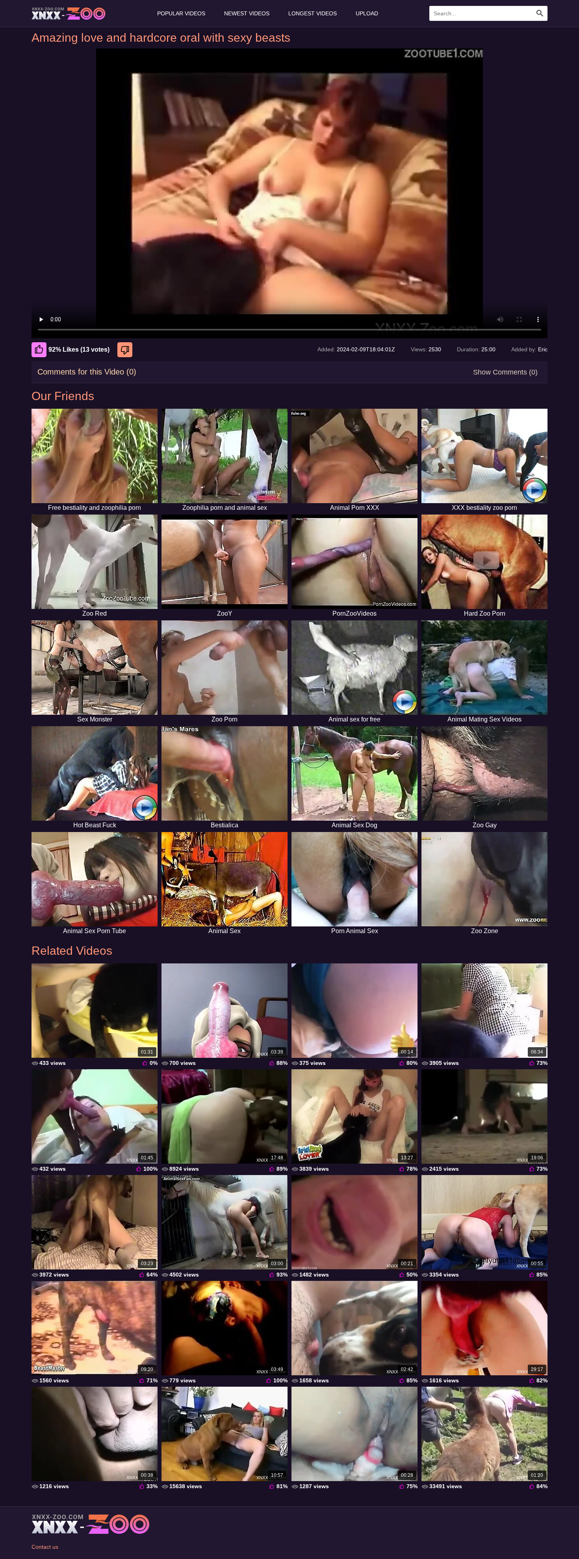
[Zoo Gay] (484, 773)
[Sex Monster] (95, 667)
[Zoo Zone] (484, 879)
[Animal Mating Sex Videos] (484, 667)
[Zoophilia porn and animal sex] (224, 456)
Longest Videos (312, 13)
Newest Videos (246, 13)
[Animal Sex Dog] (354, 773)
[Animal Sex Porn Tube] (95, 879)
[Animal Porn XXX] (354, 456)
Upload (367, 13)
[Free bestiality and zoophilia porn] (95, 456)
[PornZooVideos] (354, 562)
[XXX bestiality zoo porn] (484, 456)
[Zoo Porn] (224, 667)
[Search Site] (540, 13)
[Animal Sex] (224, 879)
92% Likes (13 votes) (78, 349)
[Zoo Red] (95, 562)
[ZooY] (224, 562)
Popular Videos (181, 13)
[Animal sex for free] (354, 667)
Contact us (45, 1547)
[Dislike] (125, 349)
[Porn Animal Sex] (354, 879)
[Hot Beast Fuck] (95, 773)
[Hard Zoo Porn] (484, 562)
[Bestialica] (224, 773)
